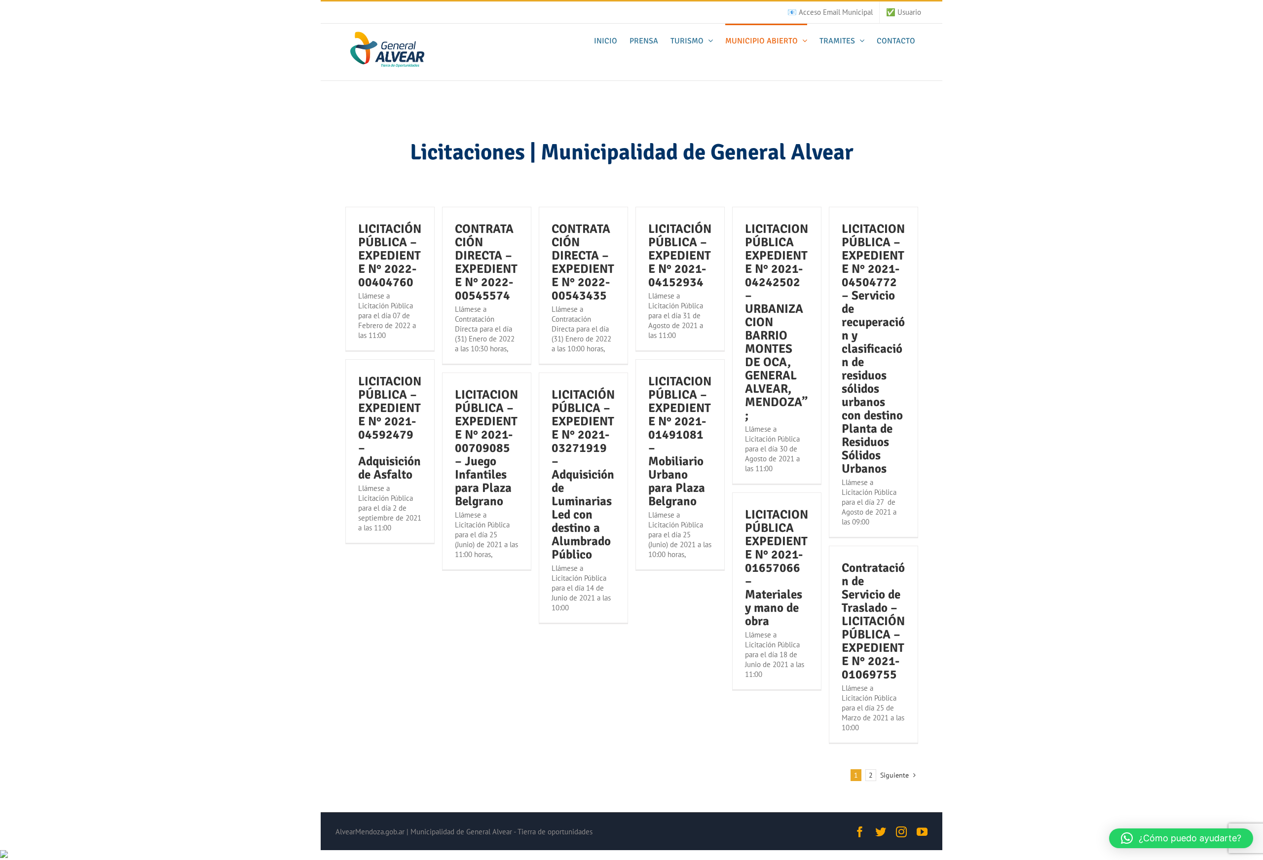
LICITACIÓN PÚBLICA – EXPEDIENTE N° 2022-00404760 (389, 255)
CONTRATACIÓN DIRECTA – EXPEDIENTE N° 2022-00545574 (486, 262)
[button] (1181, 838)
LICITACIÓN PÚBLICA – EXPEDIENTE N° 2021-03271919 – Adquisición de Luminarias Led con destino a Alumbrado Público (583, 474)
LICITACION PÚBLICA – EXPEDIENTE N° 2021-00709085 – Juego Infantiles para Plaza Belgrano (486, 448)
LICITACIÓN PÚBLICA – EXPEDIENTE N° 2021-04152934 (679, 255)
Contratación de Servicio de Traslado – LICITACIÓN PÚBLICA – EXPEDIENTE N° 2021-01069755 (873, 621)
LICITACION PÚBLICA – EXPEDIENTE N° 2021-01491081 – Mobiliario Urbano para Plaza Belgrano (679, 441)
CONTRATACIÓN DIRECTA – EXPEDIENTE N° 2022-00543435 (583, 262)
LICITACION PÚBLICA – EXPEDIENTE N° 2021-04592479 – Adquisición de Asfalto (389, 428)
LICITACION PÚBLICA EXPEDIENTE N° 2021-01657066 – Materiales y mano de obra (776, 568)
